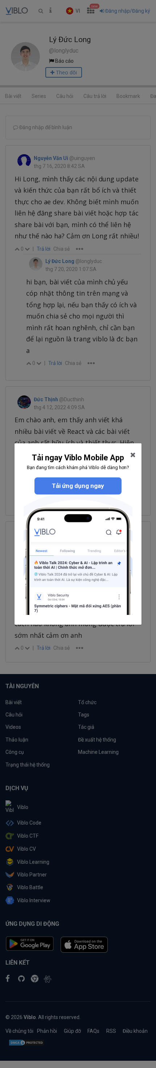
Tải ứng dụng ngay (78, 485)
